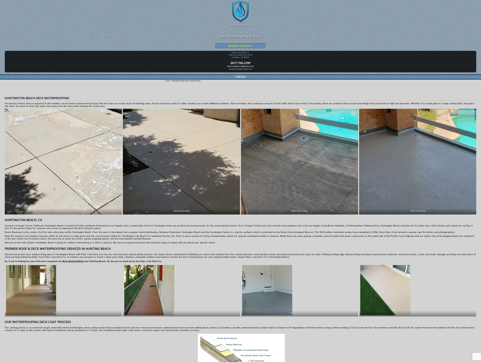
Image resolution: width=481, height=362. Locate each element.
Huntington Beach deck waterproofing (37, 98)
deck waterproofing (73, 261)
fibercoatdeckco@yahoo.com (240, 66)
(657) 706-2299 (240, 63)
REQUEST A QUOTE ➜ (240, 46)
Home (167, 81)
